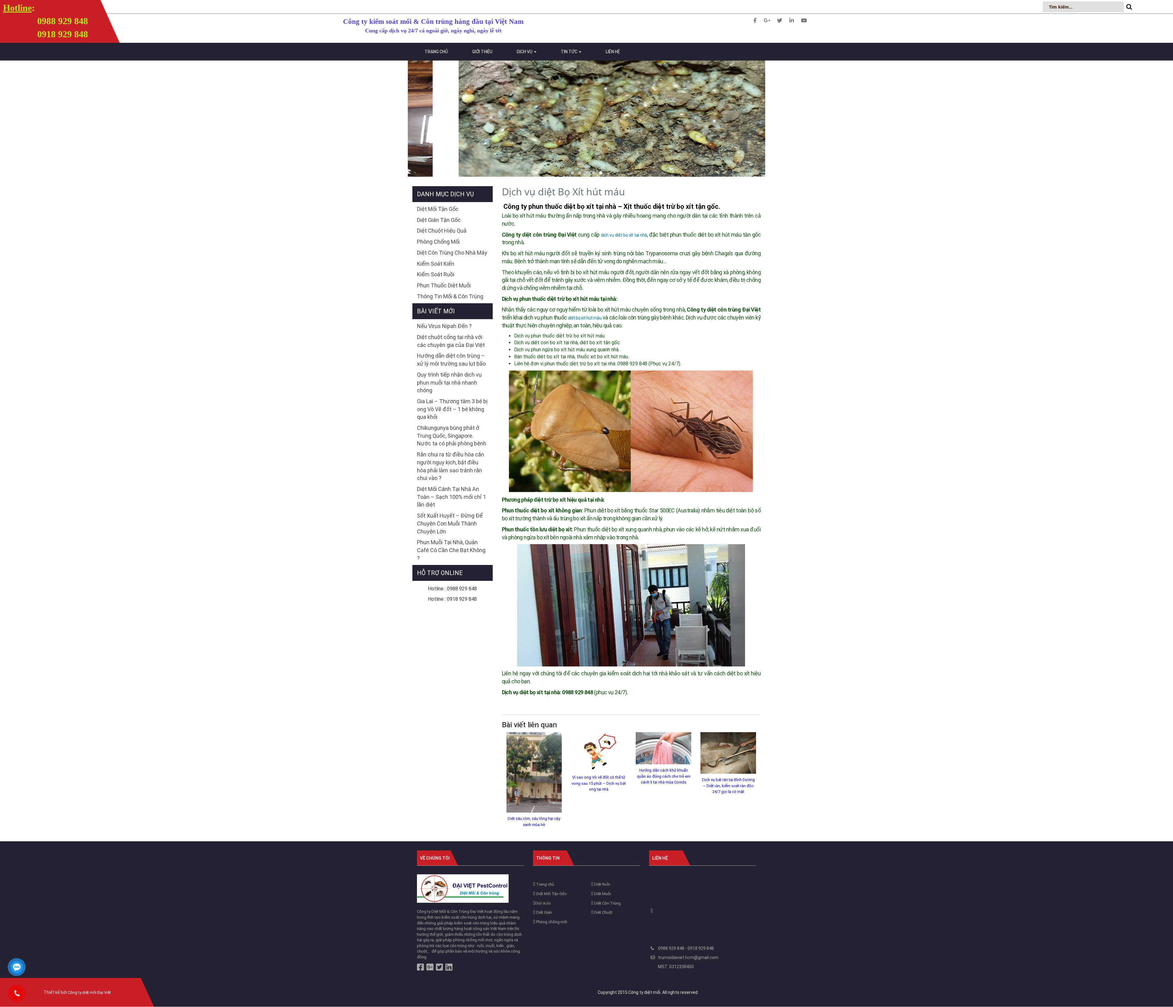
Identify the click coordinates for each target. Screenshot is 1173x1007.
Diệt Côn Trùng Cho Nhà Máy (452, 252)
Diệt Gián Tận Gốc (439, 220)
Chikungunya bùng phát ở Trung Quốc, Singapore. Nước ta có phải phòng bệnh (451, 436)
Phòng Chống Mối (438, 241)
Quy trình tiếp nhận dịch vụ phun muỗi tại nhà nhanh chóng (449, 382)
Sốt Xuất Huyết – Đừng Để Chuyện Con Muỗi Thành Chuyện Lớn (450, 523)
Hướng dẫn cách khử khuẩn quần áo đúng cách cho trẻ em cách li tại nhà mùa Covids (663, 776)
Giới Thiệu (482, 51)
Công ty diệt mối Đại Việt (89, 992)
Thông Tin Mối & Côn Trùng (450, 296)
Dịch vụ (525, 51)
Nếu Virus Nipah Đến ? (444, 326)
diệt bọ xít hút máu (584, 317)
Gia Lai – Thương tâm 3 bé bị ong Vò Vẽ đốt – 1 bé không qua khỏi (452, 409)
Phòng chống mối (551, 922)
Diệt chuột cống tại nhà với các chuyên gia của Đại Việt (451, 341)
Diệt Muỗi (602, 893)
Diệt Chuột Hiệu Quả (441, 230)
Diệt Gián (543, 912)
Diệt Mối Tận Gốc (438, 209)
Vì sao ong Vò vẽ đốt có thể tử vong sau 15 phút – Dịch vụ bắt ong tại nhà (599, 783)
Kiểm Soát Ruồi (435, 274)
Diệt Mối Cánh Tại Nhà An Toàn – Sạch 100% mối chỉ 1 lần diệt (451, 497)
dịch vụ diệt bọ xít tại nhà (624, 235)
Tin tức (569, 51)
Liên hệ (613, 51)
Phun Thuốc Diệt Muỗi (444, 285)
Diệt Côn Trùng (607, 903)
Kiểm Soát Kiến (435, 263)
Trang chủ (436, 51)
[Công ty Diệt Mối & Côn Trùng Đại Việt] (463, 888)
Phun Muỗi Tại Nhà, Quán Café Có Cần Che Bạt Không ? (451, 550)
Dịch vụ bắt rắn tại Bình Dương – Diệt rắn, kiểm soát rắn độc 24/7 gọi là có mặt (728, 785)
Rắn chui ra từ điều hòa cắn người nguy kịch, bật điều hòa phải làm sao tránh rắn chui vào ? (450, 466)
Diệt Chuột (602, 912)
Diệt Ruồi (601, 884)
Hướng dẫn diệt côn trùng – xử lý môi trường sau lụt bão (451, 359)
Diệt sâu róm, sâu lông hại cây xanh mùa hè (534, 821)
